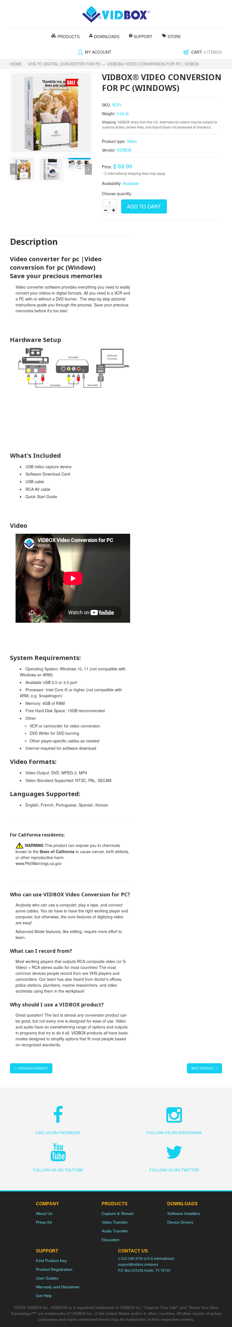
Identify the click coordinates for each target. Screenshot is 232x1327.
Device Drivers (180, 1222)
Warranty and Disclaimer (58, 1287)
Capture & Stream (118, 1213)
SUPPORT (142, 36)
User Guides (47, 1278)
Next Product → (205, 1068)
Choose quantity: (117, 193)
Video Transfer (115, 1222)
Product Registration (54, 1269)
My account (98, 52)
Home (16, 64)
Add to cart (144, 206)
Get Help (44, 1295)
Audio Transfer (115, 1231)
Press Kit (44, 1222)
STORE (173, 36)
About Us (44, 1213)
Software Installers (183, 1213)
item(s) (206, 52)
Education (110, 1239)
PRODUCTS (68, 36)
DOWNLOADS (106, 36)
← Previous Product (31, 1068)
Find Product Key (51, 1260)
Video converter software (38, 287)
